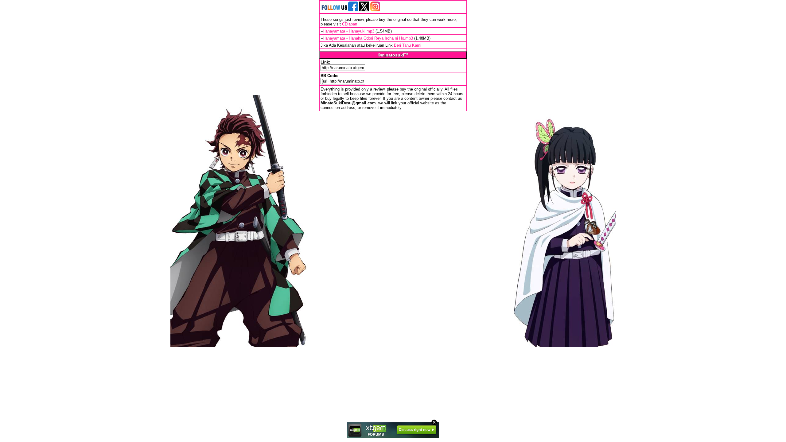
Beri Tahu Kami (407, 45)
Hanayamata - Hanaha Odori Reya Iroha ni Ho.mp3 (368, 38)
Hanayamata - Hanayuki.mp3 (348, 31)
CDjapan (349, 24)
